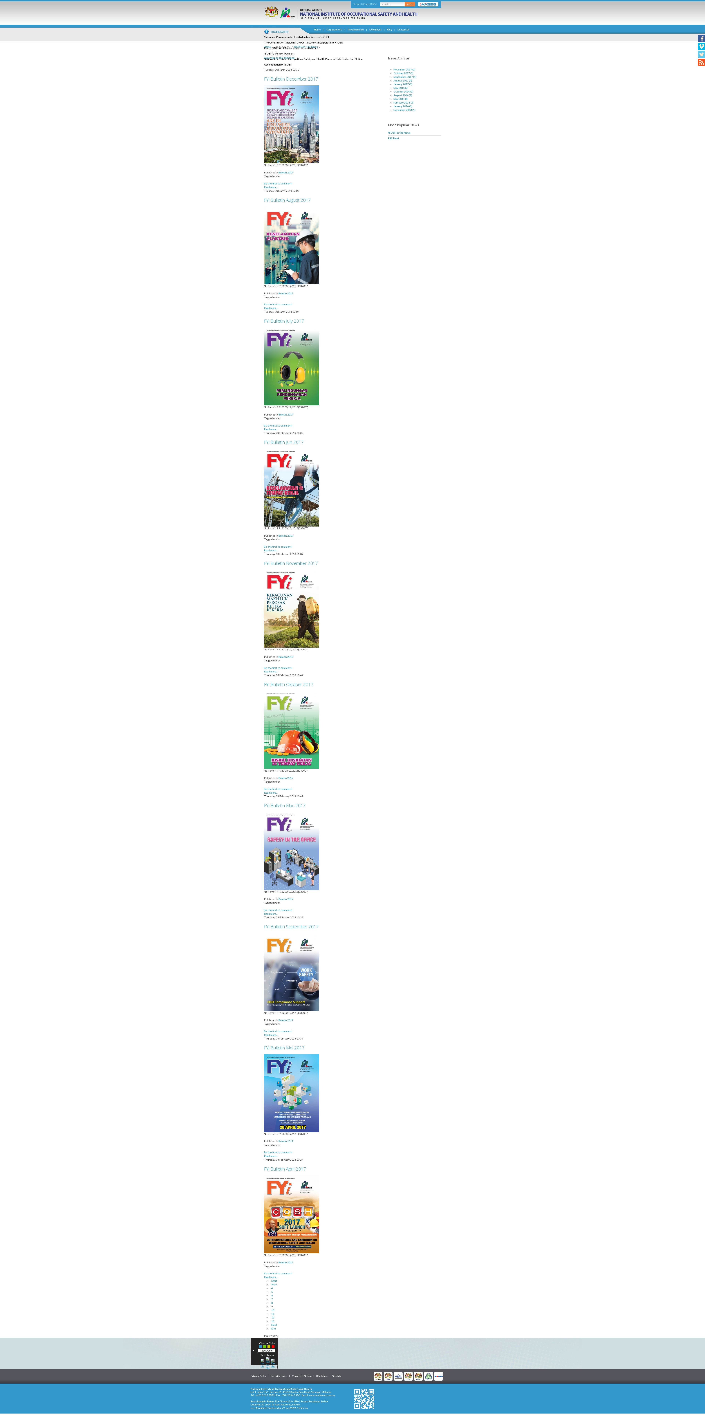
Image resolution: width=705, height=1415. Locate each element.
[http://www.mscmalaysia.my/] (398, 1376)
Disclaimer (322, 1376)
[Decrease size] (273, 1363)
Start (274, 1280)
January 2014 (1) (402, 106)
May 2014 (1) (400, 98)
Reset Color (267, 1350)
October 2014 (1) (403, 91)
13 (272, 1321)
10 (272, 1310)
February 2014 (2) (403, 102)
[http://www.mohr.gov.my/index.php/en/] (408, 1376)
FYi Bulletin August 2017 (287, 200)
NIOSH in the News (399, 132)
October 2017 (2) (403, 73)
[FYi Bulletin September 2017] (291, 971)
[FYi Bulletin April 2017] (291, 1214)
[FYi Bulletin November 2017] (291, 608)
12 (272, 1317)
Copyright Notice (302, 1376)
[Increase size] (262, 1363)
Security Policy (279, 1376)
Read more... (271, 187)
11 (272, 1313)
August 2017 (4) (402, 80)
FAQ (389, 29)
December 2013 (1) (404, 109)
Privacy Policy (258, 1376)
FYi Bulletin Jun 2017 (284, 442)
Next (274, 1324)
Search (409, 4)
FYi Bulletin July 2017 (284, 321)
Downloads (375, 29)
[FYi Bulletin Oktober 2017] (291, 729)
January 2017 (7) (402, 84)
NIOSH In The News (306, 46)
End (273, 1328)
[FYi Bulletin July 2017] (291, 366)
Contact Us (403, 29)
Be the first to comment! (278, 183)
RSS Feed (393, 138)
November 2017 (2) (404, 69)
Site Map (337, 1376)
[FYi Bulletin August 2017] (291, 245)
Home (317, 29)
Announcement (356, 29)
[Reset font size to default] (268, 1363)
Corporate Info (334, 29)
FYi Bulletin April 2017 (285, 1169)
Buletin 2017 (286, 172)
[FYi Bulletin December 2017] (291, 124)
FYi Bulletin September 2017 (291, 927)
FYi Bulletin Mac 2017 (285, 805)
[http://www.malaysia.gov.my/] (378, 1376)
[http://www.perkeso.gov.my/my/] (428, 1376)
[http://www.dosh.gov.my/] (418, 1376)
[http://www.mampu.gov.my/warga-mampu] (438, 1376)
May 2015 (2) (400, 87)
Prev (274, 1284)
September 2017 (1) (404, 76)
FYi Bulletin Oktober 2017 (288, 684)
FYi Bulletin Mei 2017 (284, 1048)
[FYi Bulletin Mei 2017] (291, 1092)
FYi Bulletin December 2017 (291, 79)
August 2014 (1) (402, 95)
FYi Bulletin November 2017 (291, 563)
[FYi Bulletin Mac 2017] (291, 850)
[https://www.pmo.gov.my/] (388, 1376)
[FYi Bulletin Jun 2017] (291, 487)
